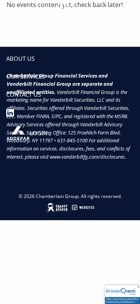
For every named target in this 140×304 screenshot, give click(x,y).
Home (14, 40)
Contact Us (23, 94)
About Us (20, 58)
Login (38, 133)
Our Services (25, 76)
